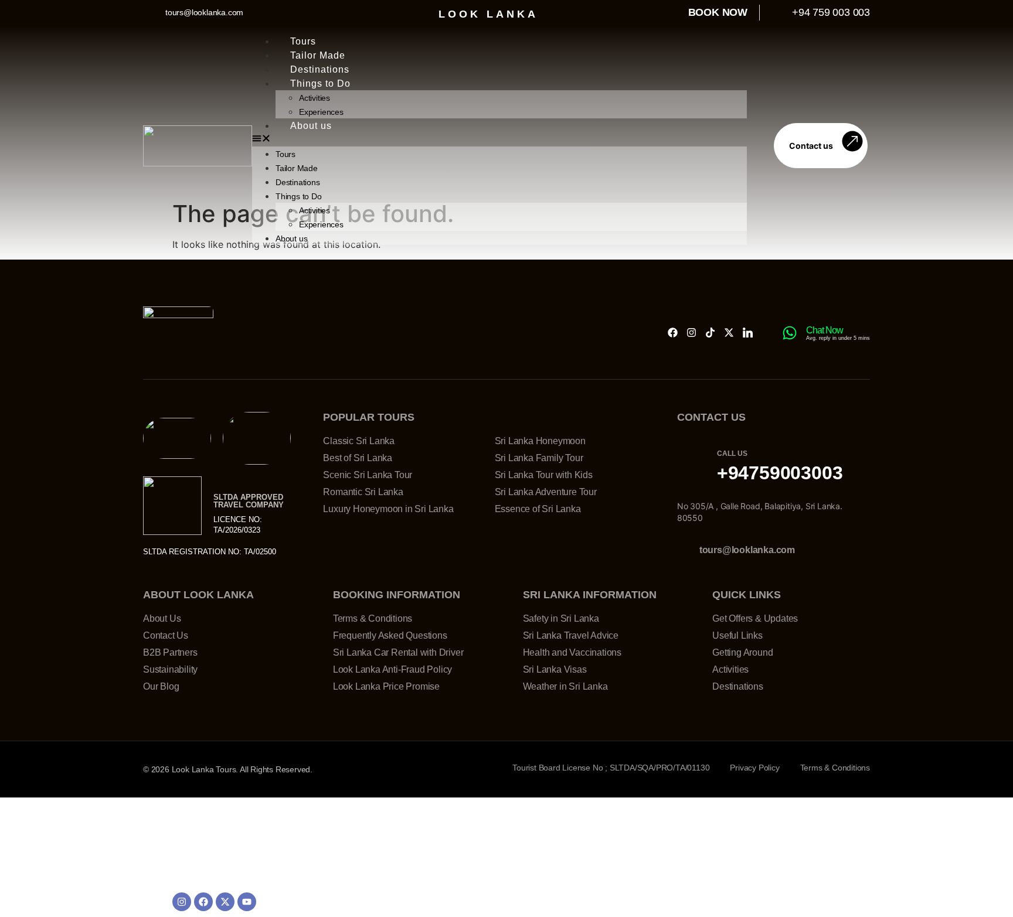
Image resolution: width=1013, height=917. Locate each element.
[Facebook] (673, 333)
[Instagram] (691, 333)
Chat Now (824, 330)
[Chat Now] (789, 332)
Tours (303, 41)
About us (311, 126)
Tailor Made (317, 55)
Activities (314, 98)
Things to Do (320, 83)
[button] (499, 139)
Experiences (321, 112)
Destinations (319, 69)
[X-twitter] (729, 333)
